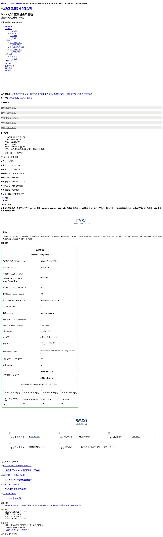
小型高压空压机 (16, 50)
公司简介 (8, 29)
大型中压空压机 (16, 45)
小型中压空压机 (16, 52)
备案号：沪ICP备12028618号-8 (17, 530)
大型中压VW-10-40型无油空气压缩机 (22, 470)
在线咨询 (4, 198)
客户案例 (8, 68)
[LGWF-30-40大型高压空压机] (13, 475)
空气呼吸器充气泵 (17, 47)
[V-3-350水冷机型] (8, 494)
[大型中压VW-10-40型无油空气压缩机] (16, 466)
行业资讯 (13, 59)
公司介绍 (13, 31)
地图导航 (4, 3)
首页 (11, 98)
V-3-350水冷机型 (13, 498)
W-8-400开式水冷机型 (15, 489)
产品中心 (8, 40)
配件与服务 (9, 66)
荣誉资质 (8, 61)
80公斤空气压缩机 (85, 94)
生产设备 (13, 38)
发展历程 (13, 33)
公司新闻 (13, 57)
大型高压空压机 (16, 43)
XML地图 (11, 3)
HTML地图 (18, 3)
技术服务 (54, 505)
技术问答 (8, 64)
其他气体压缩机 (27, 98)
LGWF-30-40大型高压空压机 (18, 480)
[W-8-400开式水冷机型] (10, 484)
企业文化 (13, 36)
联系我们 (8, 70)
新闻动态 (8, 54)
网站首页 (8, 26)
